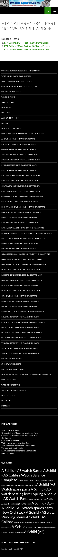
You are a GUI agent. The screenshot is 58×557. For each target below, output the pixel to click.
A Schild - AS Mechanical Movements (41, 528)
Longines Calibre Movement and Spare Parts (21, 280)
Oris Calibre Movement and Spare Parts (19, 296)
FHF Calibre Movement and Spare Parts (18, 249)
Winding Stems (8, 97)
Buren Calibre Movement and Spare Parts (20, 181)
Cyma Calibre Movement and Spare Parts (19, 202)
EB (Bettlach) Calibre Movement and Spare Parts (23, 207)
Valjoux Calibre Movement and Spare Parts (21, 338)
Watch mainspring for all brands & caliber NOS (22, 134)
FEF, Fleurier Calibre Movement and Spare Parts (22, 238)
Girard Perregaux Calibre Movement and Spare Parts (25, 254)
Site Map (5, 123)
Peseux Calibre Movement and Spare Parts (20, 301)
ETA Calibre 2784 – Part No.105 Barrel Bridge (27, 42)
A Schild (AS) (34, 532)
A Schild (18, 526)
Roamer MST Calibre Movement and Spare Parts (22, 312)
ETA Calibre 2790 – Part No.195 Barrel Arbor (26, 49)
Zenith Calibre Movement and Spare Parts (20, 353)
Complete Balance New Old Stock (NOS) (19, 86)
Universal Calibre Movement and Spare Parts (21, 332)
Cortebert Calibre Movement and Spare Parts (22, 196)
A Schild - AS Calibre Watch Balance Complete (28, 475)
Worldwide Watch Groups (13, 390)
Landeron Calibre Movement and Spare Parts (21, 275)
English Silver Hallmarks (12, 369)
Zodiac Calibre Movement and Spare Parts (20, 160)
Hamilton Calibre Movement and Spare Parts (21, 259)
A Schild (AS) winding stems (43, 480)
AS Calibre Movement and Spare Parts (18, 139)
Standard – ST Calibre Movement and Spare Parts (23, 322)
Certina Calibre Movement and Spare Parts (20, 186)
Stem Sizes (5, 406)
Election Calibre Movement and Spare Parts (21, 212)
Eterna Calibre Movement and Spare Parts (20, 223)
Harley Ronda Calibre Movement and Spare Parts (23, 264)
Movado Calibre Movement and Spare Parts (21, 291)
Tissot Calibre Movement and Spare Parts (20, 155)
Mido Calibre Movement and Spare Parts (19, 285)
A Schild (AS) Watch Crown (37, 499)
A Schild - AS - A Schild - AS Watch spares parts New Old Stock (27, 508)
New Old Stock (8, 395)
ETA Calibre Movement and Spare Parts (18, 144)
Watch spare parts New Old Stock (16, 76)
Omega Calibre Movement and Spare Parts (20, 149)
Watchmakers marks (10, 385)
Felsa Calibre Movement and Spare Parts (19, 243)
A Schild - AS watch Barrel (22, 470)
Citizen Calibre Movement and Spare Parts (20, 191)
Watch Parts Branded (11, 128)
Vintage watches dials (11, 92)
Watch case (6, 107)
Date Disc (5, 113)
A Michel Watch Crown (25, 480)
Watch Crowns (8, 102)
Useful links (7, 401)
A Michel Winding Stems (27, 485)
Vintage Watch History (11, 359)
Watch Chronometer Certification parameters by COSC (26, 374)
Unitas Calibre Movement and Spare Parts (20, 327)
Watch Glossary (8, 380)
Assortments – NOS (9, 118)
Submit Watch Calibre (11, 364)
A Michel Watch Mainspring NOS (25, 522)
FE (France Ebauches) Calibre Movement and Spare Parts (26, 233)
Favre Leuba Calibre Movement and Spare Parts (22, 228)
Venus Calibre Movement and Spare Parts (20, 343)
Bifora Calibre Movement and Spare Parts (20, 170)
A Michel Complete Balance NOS (12, 532)
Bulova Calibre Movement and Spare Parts (20, 175)
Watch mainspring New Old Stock (16, 81)
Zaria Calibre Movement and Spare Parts (19, 348)
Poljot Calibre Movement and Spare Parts (20, 306)
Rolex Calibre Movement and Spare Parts (20, 317)
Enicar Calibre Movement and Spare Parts (20, 217)
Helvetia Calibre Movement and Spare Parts (21, 270)
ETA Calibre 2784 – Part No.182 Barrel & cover (27, 46)
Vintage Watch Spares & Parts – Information (21, 71)
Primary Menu (54, 10)
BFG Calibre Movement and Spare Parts (18, 165)
